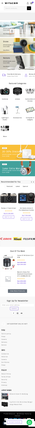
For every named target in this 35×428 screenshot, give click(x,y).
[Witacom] (11, 3)
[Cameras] (5, 91)
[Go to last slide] (31, 182)
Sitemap (4, 385)
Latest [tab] (18, 186)
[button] (8, 217)
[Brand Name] (6, 239)
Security (4, 379)
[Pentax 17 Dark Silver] (8, 198)
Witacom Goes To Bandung (19, 394)
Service (3, 345)
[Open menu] (2, 3)
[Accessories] (17, 110)
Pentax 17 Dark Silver (8, 208)
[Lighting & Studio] (5, 110)
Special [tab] (25, 186)
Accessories (17, 118)
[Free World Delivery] (4, 75)
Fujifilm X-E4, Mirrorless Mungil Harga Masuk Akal (21, 403)
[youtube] (21, 313)
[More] (5, 129)
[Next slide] (33, 182)
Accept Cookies (14, 422)
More (5, 136)
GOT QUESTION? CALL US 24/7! (17, 324)
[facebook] (13, 313)
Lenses (17, 99)
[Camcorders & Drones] (30, 91)
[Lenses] (17, 91)
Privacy (4, 382)
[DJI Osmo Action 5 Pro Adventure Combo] (26, 198)
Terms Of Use (5, 377)
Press (3, 336)
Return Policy (6, 374)
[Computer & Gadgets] (30, 110)
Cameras (5, 99)
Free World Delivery (14, 74)
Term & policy (6, 334)
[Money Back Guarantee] (26, 75)
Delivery (4, 342)
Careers (4, 339)
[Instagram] (17, 313)
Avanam (17, 416)
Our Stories (5, 362)
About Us (4, 356)
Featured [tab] (10, 186)
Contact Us (5, 354)
